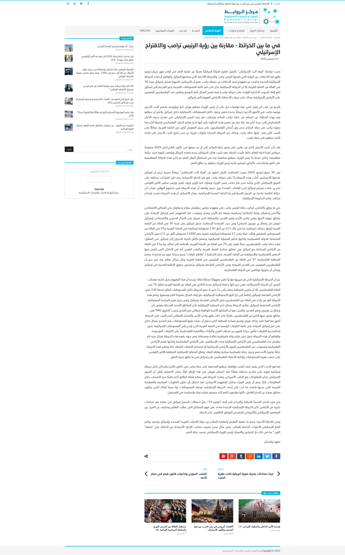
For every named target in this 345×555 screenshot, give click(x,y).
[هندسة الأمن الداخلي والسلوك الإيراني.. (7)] (259, 511)
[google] (232, 456)
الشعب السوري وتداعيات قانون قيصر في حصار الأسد (179, 473)
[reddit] (250, 456)
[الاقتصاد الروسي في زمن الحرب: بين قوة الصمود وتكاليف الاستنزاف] (212, 511)
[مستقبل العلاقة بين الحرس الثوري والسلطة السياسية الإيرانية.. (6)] (165, 511)
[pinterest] (223, 456)
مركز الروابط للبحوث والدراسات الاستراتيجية (242, 550)
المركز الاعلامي (266, 37)
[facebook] (276, 456)
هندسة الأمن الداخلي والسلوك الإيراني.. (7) (259, 526)
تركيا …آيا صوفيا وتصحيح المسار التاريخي (115, 46)
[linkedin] (259, 456)
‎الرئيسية (277, 37)
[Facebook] (88, 3)
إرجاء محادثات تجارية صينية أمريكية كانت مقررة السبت (245, 473)
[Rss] (74, 3)
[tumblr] (241, 456)
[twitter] (267, 456)
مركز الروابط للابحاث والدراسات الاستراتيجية (98, 192)
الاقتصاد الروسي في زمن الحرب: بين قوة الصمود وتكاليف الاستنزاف (238, 3)
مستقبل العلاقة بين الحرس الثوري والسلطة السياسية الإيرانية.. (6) (169, 528)
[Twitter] (81, 3)
